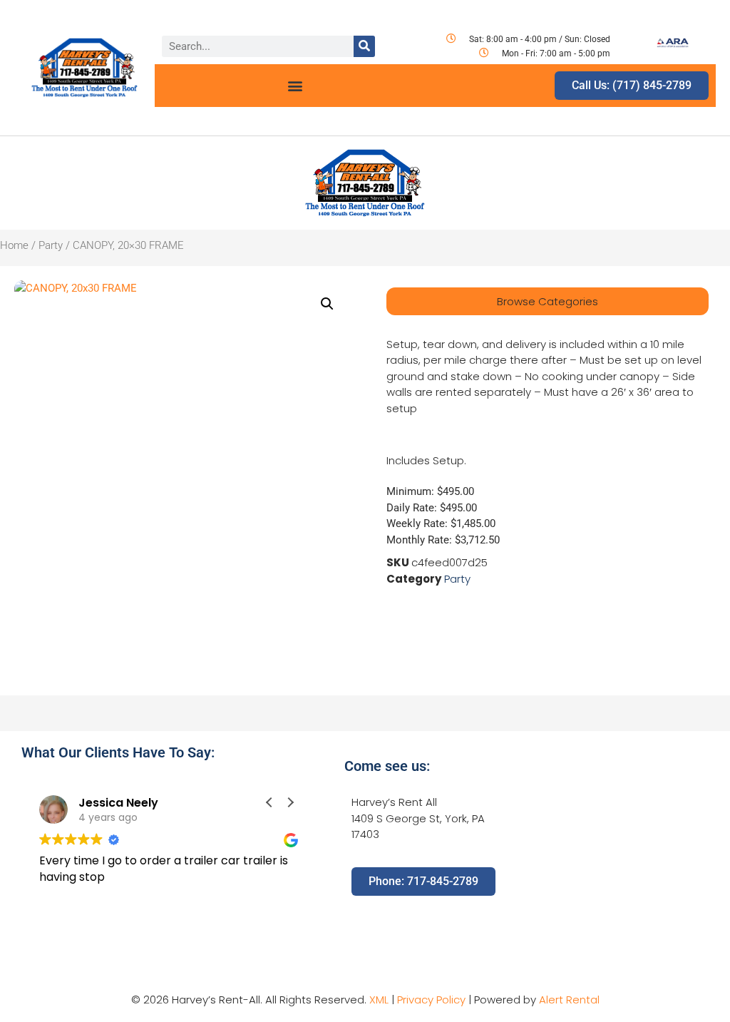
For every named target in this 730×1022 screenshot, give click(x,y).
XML (379, 999)
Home (14, 245)
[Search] (364, 46)
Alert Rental (569, 999)
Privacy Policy (431, 999)
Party (50, 245)
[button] (295, 86)
